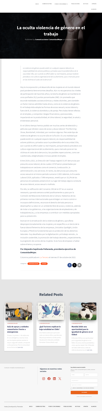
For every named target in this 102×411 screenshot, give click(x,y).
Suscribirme (84, 392)
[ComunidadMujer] (8, 6)
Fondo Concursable (61, 4)
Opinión (94, 3)
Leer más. (20, 347)
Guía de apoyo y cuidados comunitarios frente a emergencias (18, 329)
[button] (67, 4)
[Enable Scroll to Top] (98, 407)
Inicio (37, 4)
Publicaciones (75, 3)
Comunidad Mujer (33, 263)
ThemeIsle (20, 406)
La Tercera (44, 257)
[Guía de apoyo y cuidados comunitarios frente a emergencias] (19, 311)
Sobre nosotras (47, 3)
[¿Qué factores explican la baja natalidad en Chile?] (51, 311)
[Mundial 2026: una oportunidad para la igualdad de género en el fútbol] (83, 311)
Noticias (85, 3)
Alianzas (93, 9)
